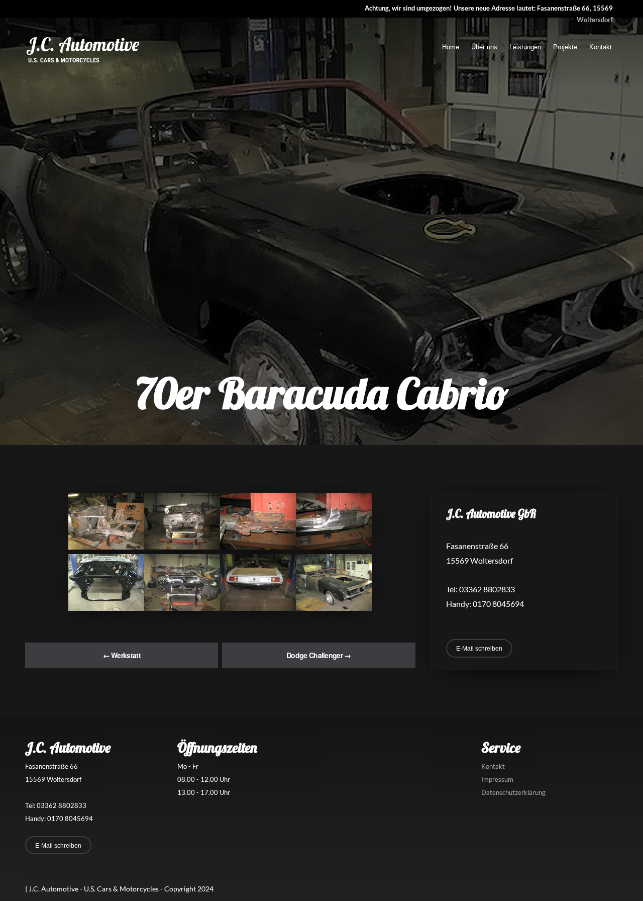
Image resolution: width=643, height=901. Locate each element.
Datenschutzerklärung (513, 792)
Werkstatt (122, 655)
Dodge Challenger (318, 655)
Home (450, 47)
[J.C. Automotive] (83, 62)
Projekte (565, 47)
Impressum (497, 779)
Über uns (484, 47)
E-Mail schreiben (479, 648)
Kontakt (600, 47)
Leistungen (525, 47)
